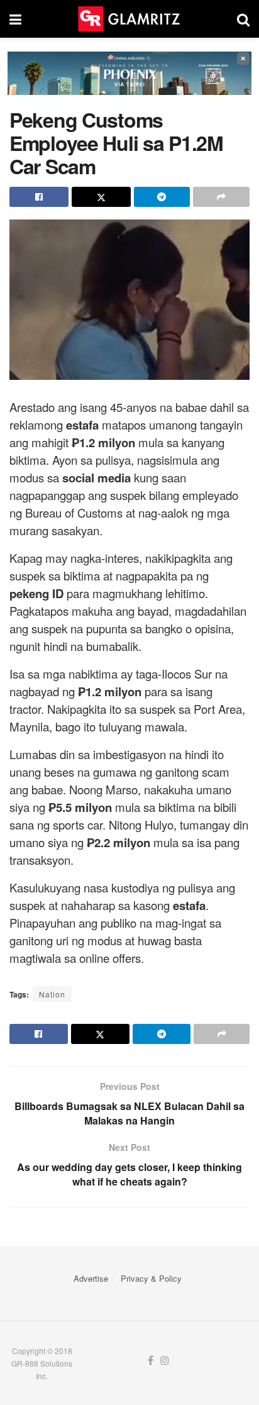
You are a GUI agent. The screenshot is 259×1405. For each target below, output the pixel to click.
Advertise (91, 1278)
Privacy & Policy (151, 1278)
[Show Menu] (15, 19)
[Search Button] (243, 19)
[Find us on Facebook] (150, 1360)
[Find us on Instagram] (164, 1360)
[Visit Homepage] (129, 18)
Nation (52, 994)
